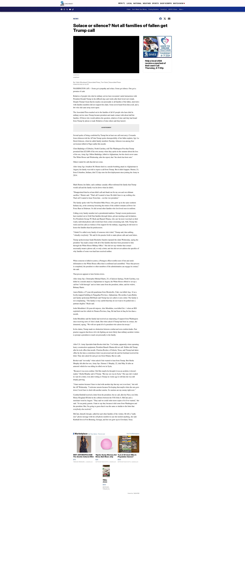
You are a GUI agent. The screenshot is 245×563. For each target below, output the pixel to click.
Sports (155, 3)
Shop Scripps (166, 3)
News (75, 19)
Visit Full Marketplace (133, 433)
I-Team (128, 9)
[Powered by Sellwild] (136, 493)
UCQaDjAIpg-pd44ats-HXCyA (70, 9)
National (137, 3)
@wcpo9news (73, 9)
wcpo (67, 9)
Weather (147, 3)
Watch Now (178, 3)
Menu (120, 3)
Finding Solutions (153, 9)
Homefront (163, 9)
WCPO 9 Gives (172, 9)
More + (181, 9)
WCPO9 (62, 9)
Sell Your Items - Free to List (96, 434)
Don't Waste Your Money (139, 9)
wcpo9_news (65, 9)
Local (129, 3)
